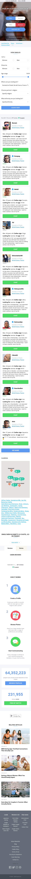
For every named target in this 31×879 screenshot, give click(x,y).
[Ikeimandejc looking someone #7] (7, 325)
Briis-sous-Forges (13, 509)
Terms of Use (15, 852)
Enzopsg (17, 156)
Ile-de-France (19, 43)
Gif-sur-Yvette (5, 500)
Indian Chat (25, 827)
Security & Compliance (15, 854)
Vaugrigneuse (5, 515)
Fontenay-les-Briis (7, 511)
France (12, 43)
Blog (15, 844)
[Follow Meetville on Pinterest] (20, 867)
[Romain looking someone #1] (7, 126)
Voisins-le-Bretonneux (8, 516)
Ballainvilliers (5, 524)
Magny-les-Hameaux (20, 507)
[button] (10, 484)
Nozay (27, 511)
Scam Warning (15, 857)
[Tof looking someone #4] (7, 225)
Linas (19, 524)
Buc (23, 518)
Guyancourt (12, 520)
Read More (15, 542)
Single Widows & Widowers (6, 824)
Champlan (18, 518)
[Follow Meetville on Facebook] (10, 867)
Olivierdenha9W (17, 256)
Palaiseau (14, 515)
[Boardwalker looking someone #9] (7, 391)
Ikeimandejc (18, 322)
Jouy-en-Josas (22, 515)
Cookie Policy (15, 849)
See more (15, 450)
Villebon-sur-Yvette (11, 513)
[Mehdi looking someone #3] (7, 192)
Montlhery (13, 524)
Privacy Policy (15, 846)
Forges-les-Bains (19, 511)
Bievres (18, 516)
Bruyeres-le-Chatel (22, 520)
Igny (2, 513)
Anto (13, 421)
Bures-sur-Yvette (6, 502)
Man (10, 18)
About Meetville (15, 841)
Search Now (15, 107)
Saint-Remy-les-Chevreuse (9, 504)
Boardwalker (18, 388)
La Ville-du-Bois (6, 522)
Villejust (11, 507)
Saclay (20, 506)
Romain (14, 123)
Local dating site (5, 43)
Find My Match (15, 703)
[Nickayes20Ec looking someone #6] (7, 291)
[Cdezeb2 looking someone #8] (7, 358)
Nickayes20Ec (19, 289)
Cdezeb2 (15, 355)
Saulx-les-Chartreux (7, 518)
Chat (15, 150)
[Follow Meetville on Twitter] (13, 867)
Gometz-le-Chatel (5, 45)
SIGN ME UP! (15, 29)
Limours (25, 504)
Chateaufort (13, 506)
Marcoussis (21, 513)
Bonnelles (4, 520)
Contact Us (16, 859)
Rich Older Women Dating (15, 820)
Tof (13, 222)
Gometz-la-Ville (15, 500)
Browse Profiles (15, 683)
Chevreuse (4, 507)
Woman (20, 18)
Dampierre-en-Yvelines (19, 522)
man (13, 45)
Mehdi (16, 189)
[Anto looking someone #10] (7, 424)
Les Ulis (23, 500)
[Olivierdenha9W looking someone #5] (7, 258)
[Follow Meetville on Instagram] (17, 867)
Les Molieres (5, 506)
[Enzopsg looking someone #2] (7, 159)
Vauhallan (4, 509)
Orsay (20, 504)
